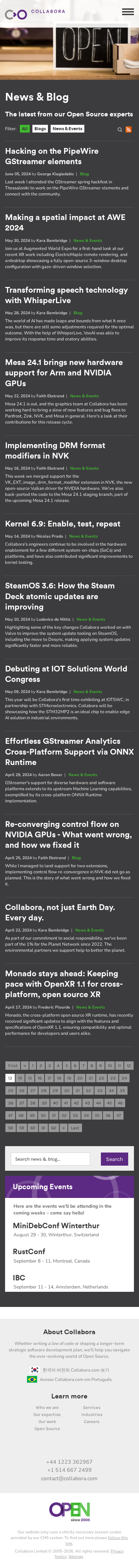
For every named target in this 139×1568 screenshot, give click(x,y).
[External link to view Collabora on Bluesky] (77, 1448)
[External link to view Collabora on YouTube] (48, 1448)
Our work (47, 1421)
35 (122, 1090)
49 (32, 1115)
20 (80, 1078)
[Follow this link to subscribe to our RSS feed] (129, 131)
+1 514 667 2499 (69, 1470)
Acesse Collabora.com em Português (76, 1380)
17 (49, 1078)
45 (109, 1102)
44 (98, 1102)
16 (39, 1078)
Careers (92, 1421)
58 (10, 1127)
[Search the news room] (121, 131)
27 (32, 1090)
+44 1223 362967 (69, 1462)
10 (110, 1065)
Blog (84, 174)
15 (30, 1078)
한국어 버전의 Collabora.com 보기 (76, 1370)
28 (44, 1090)
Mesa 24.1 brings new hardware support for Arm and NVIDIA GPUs (64, 373)
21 (91, 1078)
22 (101, 1078)
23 (113, 1078)
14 (20, 1078)
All (25, 128)
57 (118, 1115)
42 (76, 1102)
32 (88, 1090)
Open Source (47, 1428)
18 (59, 1078)
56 (108, 1115)
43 (87, 1102)
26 (21, 1090)
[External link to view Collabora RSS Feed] (105, 1448)
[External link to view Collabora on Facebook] (91, 1448)
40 (55, 1102)
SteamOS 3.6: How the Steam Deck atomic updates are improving (60, 596)
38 (32, 1102)
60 (32, 1127)
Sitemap (75, 1556)
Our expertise (47, 1414)
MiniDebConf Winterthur (56, 1226)
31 (78, 1090)
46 (120, 1102)
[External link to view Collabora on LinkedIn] (34, 1448)
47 (10, 1115)
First (13, 1065)
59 (21, 1127)
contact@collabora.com (69, 1478)
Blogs (40, 128)
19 (69, 1078)
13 (10, 1078)
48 (21, 1115)
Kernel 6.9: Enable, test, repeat (62, 524)
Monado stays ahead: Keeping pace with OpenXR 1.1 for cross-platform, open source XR (64, 984)
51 (54, 1115)
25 (10, 1090)
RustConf (29, 1251)
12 (129, 1065)
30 (67, 1090)
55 (97, 1115)
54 (86, 1115)
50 (43, 1115)
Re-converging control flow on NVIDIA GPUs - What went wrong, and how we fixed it (68, 835)
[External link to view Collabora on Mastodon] (62, 1448)
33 (100, 1090)
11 (119, 1065)
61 (43, 1127)
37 (21, 1102)
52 (64, 1115)
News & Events (67, 128)
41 (66, 1102)
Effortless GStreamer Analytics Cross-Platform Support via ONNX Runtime (69, 751)
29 (55, 1090)
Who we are (47, 1407)
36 (10, 1102)
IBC (19, 1278)
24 (124, 1078)
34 (111, 1090)
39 (44, 1102)
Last (75, 1127)
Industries (92, 1414)
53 (75, 1115)
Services (92, 1407)
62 (53, 1127)
